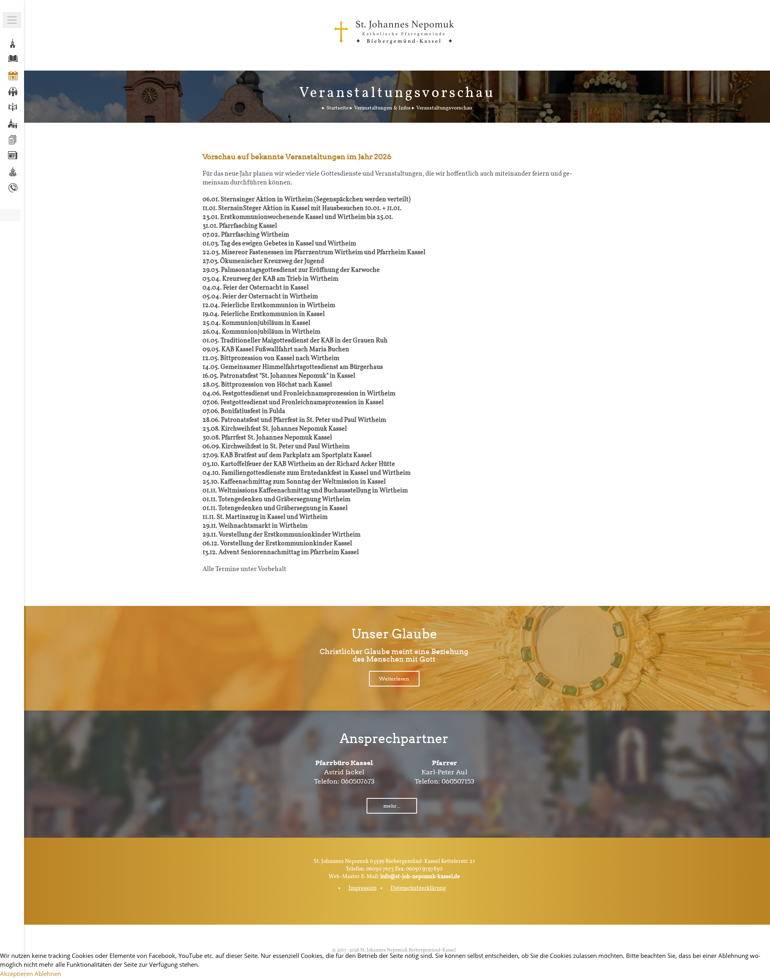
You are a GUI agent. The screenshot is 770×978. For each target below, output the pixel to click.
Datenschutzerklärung (418, 888)
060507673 (358, 781)
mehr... (391, 806)
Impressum (363, 888)
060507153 (458, 781)
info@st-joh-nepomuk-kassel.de (420, 877)
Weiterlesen (394, 679)
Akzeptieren (16, 974)
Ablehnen (47, 974)
